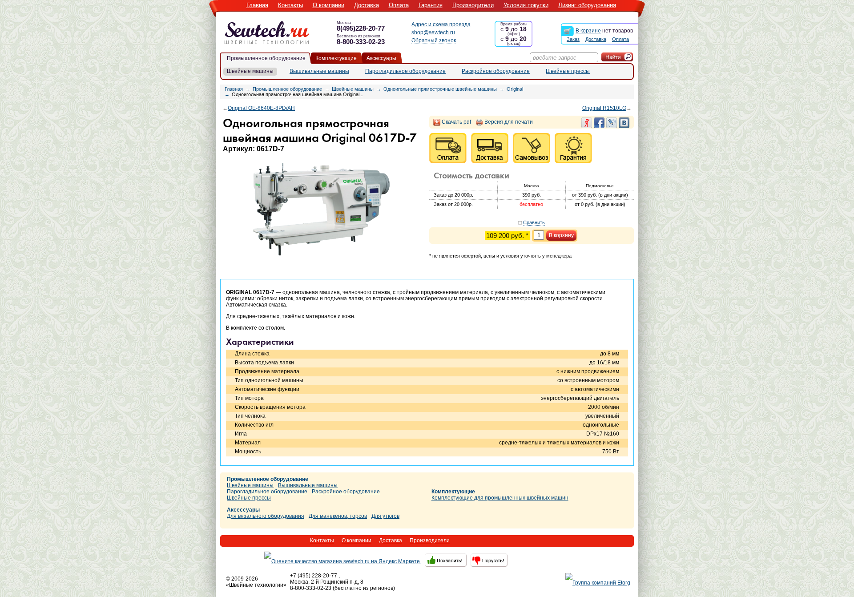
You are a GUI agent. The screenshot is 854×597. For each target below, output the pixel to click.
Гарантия (431, 5)
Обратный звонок (433, 40)
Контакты (290, 5)
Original (515, 89)
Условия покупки (526, 5)
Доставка (366, 5)
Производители (473, 5)
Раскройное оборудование (496, 71)
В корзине (588, 31)
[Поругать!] (487, 560)
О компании (328, 5)
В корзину (561, 235)
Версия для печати (508, 122)
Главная (257, 5)
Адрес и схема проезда (441, 24)
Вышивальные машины (319, 71)
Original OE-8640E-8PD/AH (261, 108)
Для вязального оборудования (265, 516)
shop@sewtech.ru (433, 32)
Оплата (399, 5)
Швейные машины (250, 71)
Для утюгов (385, 516)
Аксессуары (381, 58)
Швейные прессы (568, 71)
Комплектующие (336, 58)
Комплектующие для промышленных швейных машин (499, 498)
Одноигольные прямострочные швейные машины (440, 89)
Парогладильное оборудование (405, 71)
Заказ (573, 39)
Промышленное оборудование (266, 58)
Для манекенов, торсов (338, 516)
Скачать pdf (456, 122)
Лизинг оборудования (587, 5)
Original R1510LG (604, 108)
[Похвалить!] (445, 560)
